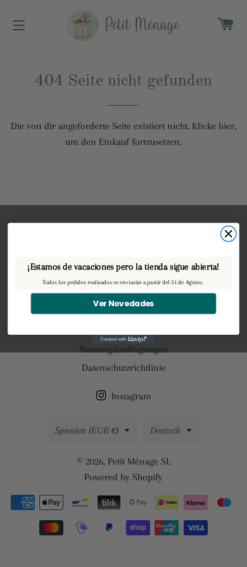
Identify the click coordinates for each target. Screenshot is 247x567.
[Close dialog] (228, 233)
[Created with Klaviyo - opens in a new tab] (123, 339)
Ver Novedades (123, 303)
